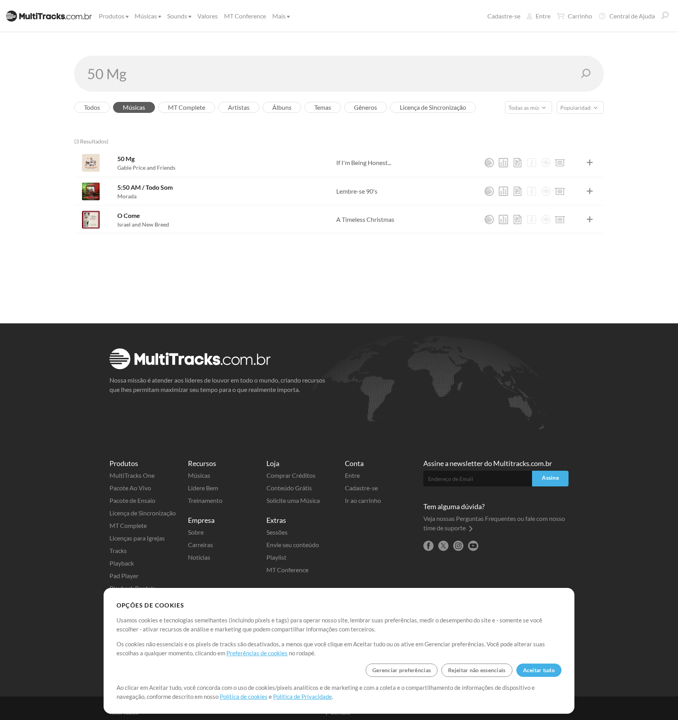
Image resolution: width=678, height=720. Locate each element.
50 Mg (126, 158)
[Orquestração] (531, 162)
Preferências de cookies (257, 653)
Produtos (111, 16)
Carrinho (580, 16)
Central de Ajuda (632, 16)
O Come (128, 215)
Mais (279, 16)
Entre (543, 16)
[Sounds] (545, 162)
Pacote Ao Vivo (130, 487)
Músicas (146, 16)
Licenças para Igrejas (137, 538)
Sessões (277, 532)
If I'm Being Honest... (363, 162)
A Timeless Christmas (365, 219)
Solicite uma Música (293, 500)
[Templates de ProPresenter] (559, 162)
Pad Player (124, 575)
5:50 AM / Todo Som (145, 187)
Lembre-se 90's (356, 191)
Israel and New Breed (143, 224)
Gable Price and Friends (146, 167)
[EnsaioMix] (503, 162)
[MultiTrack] (489, 162)
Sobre (196, 532)
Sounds (177, 16)
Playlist (276, 557)
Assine (550, 477)
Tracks (118, 550)
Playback (121, 563)
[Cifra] (517, 162)
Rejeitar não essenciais (476, 670)
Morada (127, 196)
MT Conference (245, 16)
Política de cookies (244, 696)
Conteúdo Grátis (289, 487)
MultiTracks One (132, 475)
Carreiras (200, 544)
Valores (207, 16)
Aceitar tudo (539, 670)
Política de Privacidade (302, 696)
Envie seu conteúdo (292, 544)
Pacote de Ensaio (132, 500)
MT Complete (128, 525)
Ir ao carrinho (363, 500)
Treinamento (205, 500)
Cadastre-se (503, 16)
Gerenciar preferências (401, 670)
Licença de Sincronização (142, 513)
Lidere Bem (203, 487)
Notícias (199, 557)
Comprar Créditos (290, 475)
